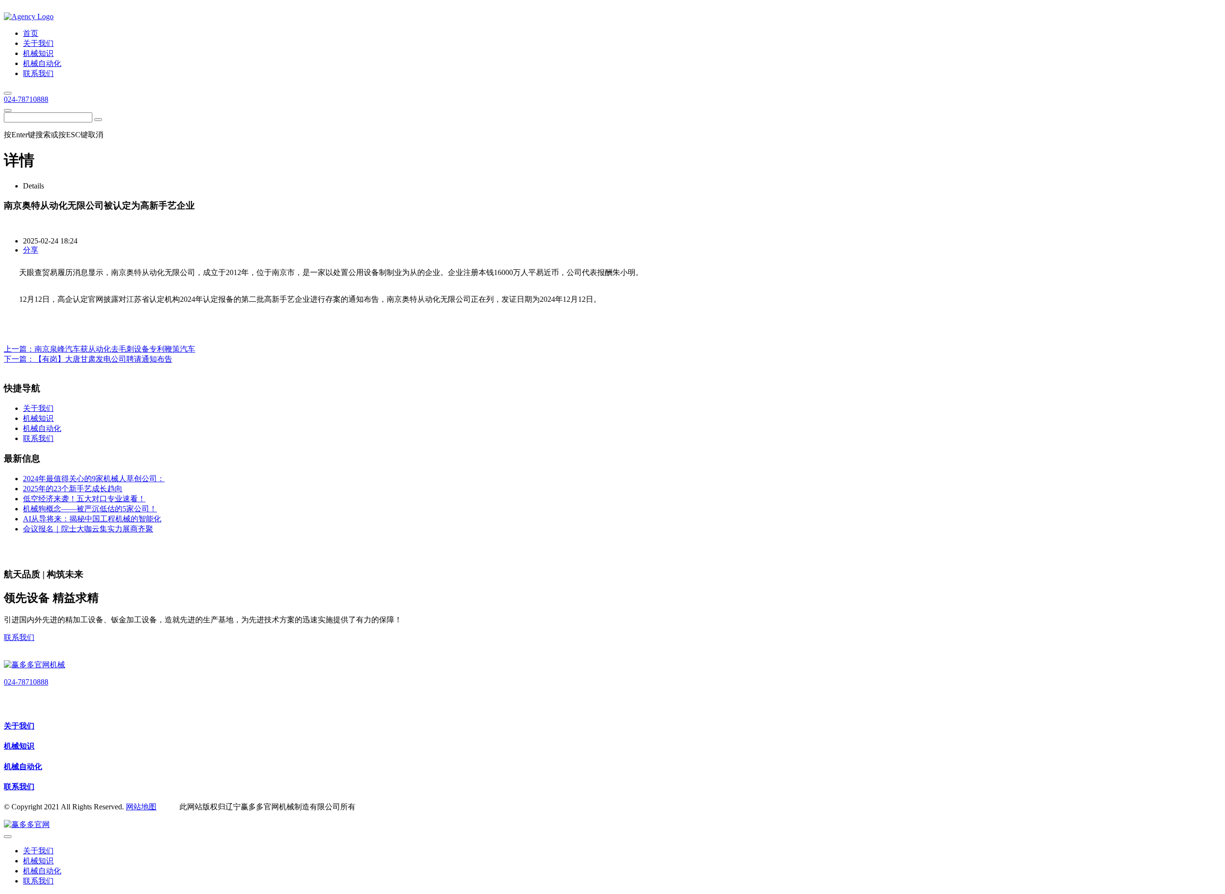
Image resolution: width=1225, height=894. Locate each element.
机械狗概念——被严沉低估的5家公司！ (90, 509)
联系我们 (19, 637)
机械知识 (19, 746)
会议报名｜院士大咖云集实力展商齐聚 (88, 529)
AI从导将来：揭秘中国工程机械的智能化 (92, 519)
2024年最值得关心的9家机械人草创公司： (94, 479)
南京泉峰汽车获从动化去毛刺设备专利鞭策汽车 (114, 349)
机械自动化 (23, 766)
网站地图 (141, 807)
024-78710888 (26, 99)
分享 (30, 250)
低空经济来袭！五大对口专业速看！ (84, 499)
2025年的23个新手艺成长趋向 (72, 489)
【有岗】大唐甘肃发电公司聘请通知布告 (103, 359)
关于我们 (19, 726)
